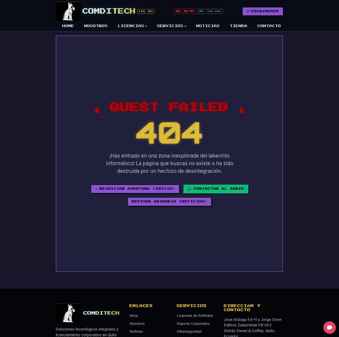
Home (68, 26)
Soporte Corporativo (193, 324)
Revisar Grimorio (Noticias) (169, 201)
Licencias (131, 26)
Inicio (133, 315)
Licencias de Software (195, 315)
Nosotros (96, 26)
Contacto (269, 26)
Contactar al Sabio (219, 189)
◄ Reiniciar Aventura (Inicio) (135, 189)
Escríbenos (265, 11)
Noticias (208, 26)
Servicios (170, 26)
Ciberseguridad (189, 331)
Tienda (238, 26)
